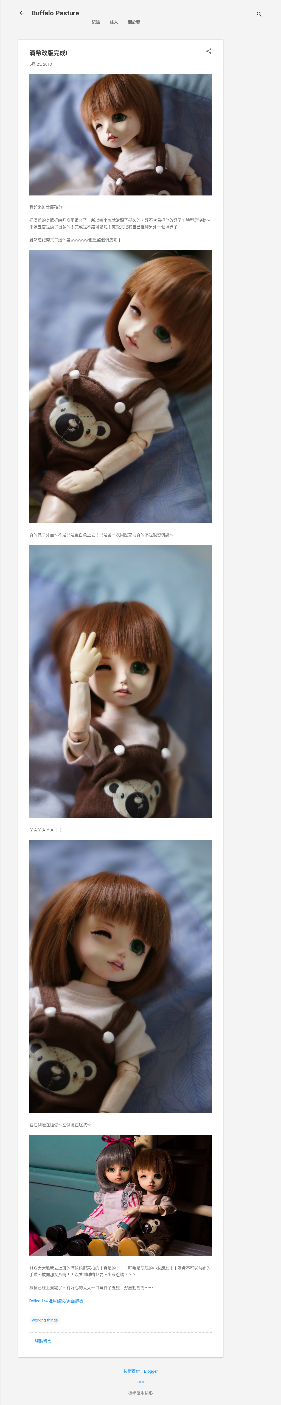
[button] (209, 52)
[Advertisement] (245, 122)
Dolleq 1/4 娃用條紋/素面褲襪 (56, 1301)
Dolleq (141, 1382)
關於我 (134, 22)
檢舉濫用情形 (140, 1392)
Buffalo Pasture (55, 13)
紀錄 (96, 22)
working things (45, 1320)
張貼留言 (43, 1341)
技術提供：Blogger (140, 1371)
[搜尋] (259, 15)
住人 (114, 22)
